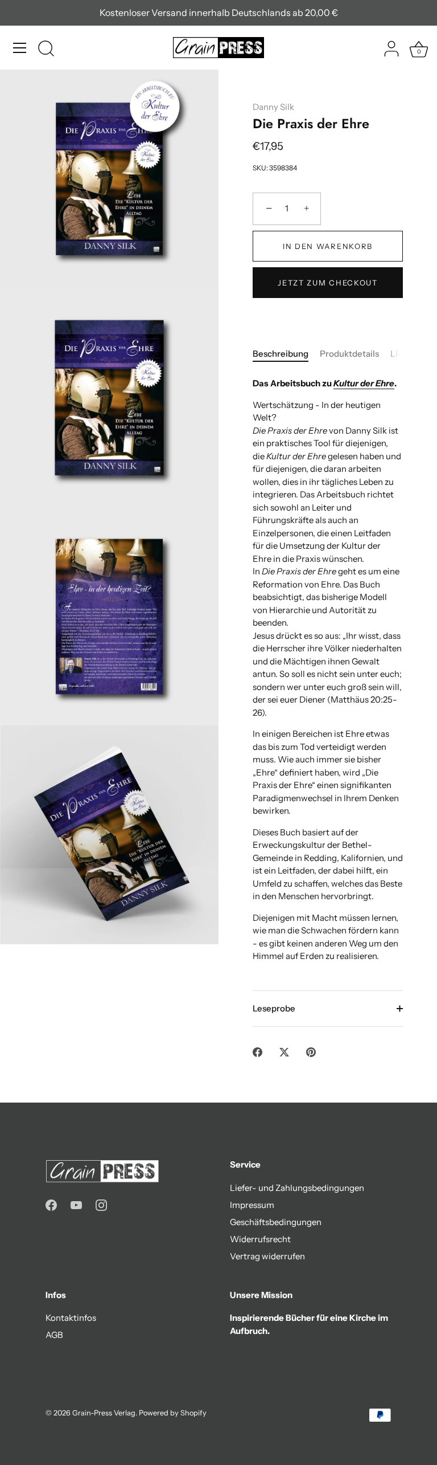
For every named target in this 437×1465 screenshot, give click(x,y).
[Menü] (19, 47)
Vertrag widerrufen (267, 1256)
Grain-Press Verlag (103, 1413)
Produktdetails (349, 353)
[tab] (286, 354)
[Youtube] (76, 1204)
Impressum (252, 1204)
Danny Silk (273, 106)
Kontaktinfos (71, 1317)
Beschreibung (280, 353)
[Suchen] (46, 49)
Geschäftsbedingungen (275, 1222)
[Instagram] (101, 1204)
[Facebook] (51, 1204)
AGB (54, 1334)
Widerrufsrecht (260, 1239)
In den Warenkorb (328, 246)
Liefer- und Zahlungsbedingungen (297, 1187)
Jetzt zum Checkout (327, 282)
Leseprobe (274, 1008)
